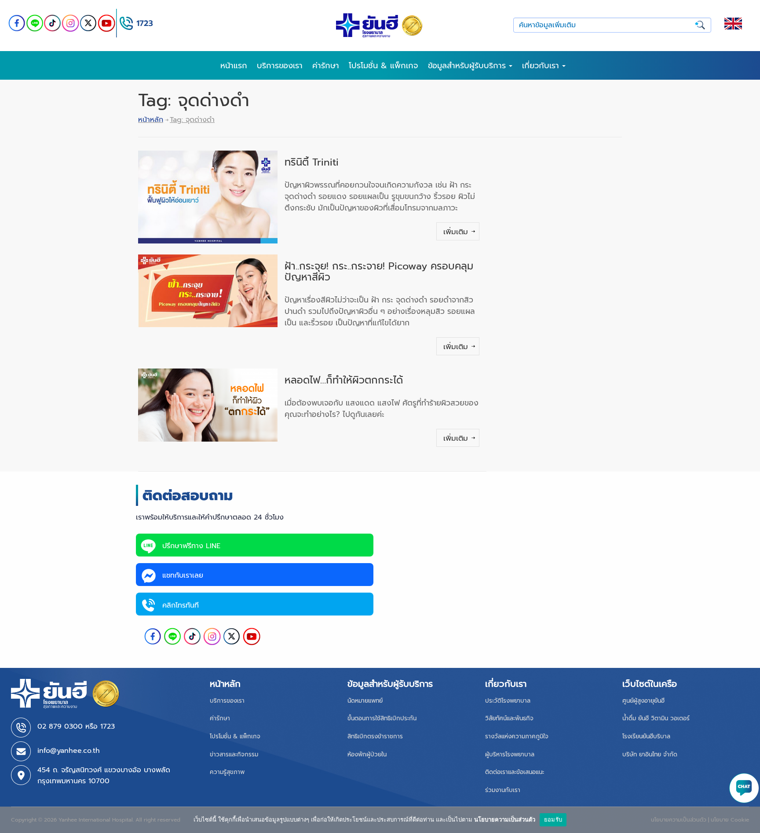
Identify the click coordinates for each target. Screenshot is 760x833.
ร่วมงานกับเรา (502, 790)
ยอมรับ (553, 819)
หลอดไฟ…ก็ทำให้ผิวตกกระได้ (344, 380)
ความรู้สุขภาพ (227, 772)
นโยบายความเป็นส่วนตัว (504, 819)
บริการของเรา (280, 65)
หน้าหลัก (150, 119)
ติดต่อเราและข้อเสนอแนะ (514, 772)
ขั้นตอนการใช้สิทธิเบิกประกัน (382, 718)
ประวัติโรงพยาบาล (507, 700)
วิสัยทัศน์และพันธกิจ (509, 718)
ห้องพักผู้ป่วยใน (367, 754)
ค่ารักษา (325, 65)
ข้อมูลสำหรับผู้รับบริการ (468, 65)
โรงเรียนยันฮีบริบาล (646, 736)
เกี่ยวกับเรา (542, 65)
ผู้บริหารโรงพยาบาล (509, 754)
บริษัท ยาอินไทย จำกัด (649, 754)
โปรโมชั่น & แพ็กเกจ (383, 65)
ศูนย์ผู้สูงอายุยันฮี (643, 700)
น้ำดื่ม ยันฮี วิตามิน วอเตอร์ (656, 718)
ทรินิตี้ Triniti (312, 162)
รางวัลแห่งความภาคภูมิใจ (516, 736)
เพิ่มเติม (455, 231)
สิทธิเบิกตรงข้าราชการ (375, 736)
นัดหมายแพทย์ (365, 700)
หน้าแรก (233, 65)
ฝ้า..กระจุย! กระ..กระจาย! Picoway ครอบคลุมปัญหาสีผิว (379, 271)
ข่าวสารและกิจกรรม (234, 754)
